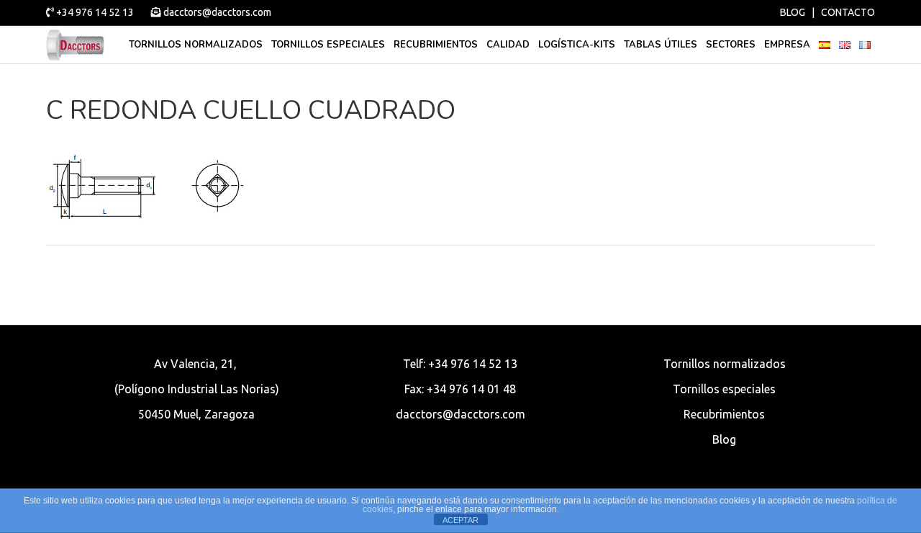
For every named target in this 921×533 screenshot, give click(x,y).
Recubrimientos (436, 44)
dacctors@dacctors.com (216, 12)
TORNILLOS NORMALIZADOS (196, 44)
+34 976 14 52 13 (95, 12)
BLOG (792, 12)
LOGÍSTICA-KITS (576, 44)
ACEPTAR (460, 520)
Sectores (731, 44)
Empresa (787, 44)
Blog (724, 439)
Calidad (508, 44)
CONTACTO (848, 12)
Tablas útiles (660, 44)
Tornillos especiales (328, 44)
